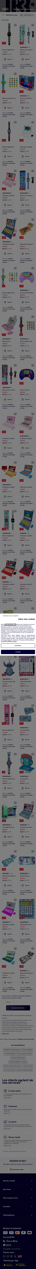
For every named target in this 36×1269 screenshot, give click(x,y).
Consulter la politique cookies (9, 641)
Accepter (18, 652)
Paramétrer (18, 645)
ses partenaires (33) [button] (10, 624)
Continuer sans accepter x (11, 616)
